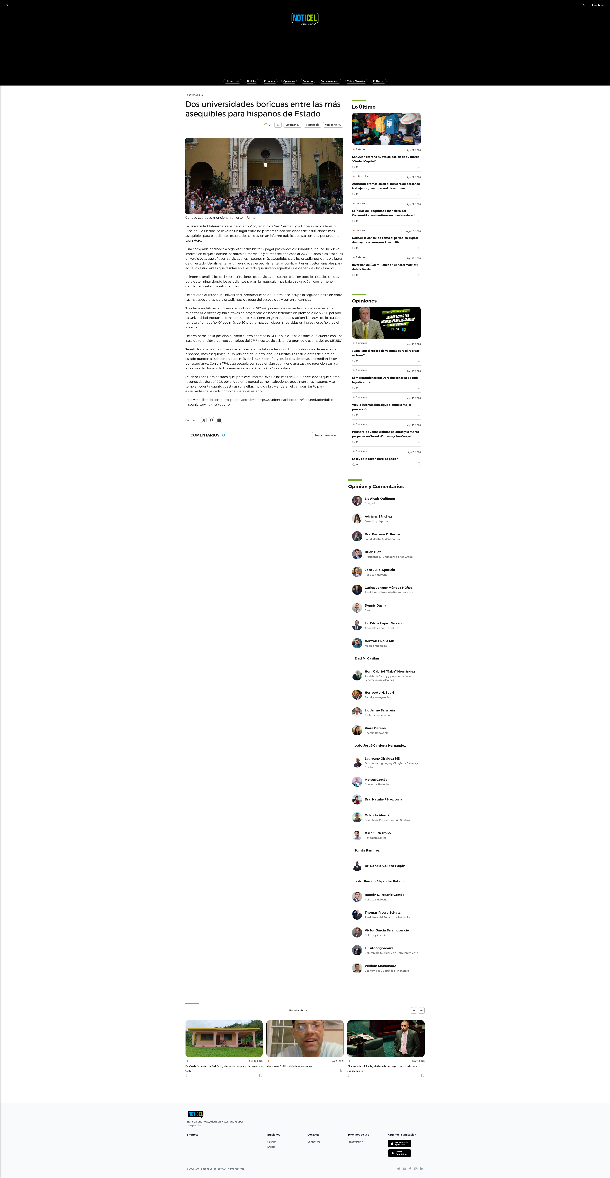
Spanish (271, 1141)
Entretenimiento (330, 81)
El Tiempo (378, 81)
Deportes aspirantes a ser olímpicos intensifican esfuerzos (379, 1066)
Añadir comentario (325, 435)
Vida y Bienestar (356, 81)
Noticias (251, 81)
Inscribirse (598, 5)
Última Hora (232, 81)
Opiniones (289, 81)
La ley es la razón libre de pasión (375, 458)
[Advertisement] (305, 50)
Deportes (308, 81)
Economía (269, 81)
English (271, 1146)
